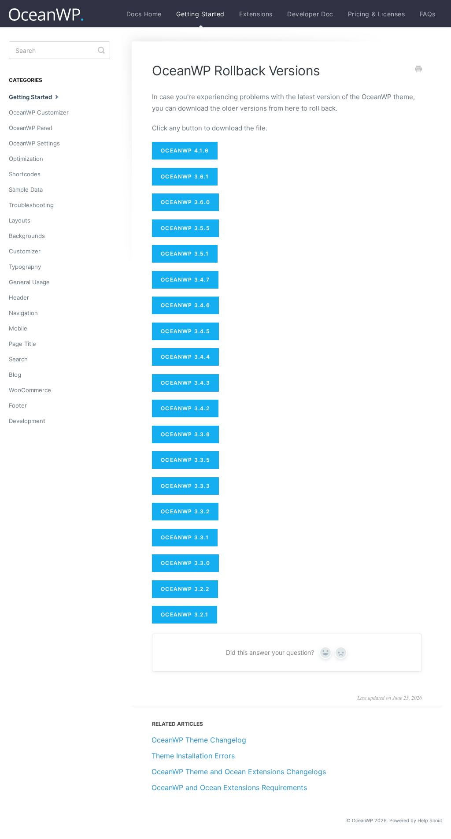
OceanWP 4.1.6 (185, 150)
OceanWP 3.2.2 (185, 589)
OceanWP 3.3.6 (185, 434)
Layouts (19, 220)
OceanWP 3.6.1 (185, 176)
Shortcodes (25, 174)
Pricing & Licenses (376, 14)
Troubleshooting (31, 204)
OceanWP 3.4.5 (185, 331)
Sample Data (26, 189)
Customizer (25, 251)
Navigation (23, 312)
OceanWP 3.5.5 (185, 228)
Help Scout (430, 821)
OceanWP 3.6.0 (185, 202)
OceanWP (362, 821)
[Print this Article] (418, 69)
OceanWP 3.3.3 (185, 486)
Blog (15, 374)
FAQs (428, 14)
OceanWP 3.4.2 (185, 408)
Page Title (22, 343)
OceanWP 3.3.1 (185, 537)
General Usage (29, 282)
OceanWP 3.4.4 (185, 356)
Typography (25, 266)
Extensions (256, 14)
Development (27, 420)
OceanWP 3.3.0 (185, 563)
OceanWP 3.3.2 (185, 511)
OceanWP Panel (30, 127)
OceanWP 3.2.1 (184, 614)
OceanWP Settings (34, 143)
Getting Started (200, 14)
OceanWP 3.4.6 (185, 305)
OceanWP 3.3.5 (185, 460)
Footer (18, 405)
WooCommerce (30, 390)
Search (18, 359)
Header (19, 297)
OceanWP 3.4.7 (185, 279)
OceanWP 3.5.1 (185, 253)
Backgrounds (27, 235)
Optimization (26, 158)
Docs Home (144, 14)
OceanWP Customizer (39, 112)
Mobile (18, 328)
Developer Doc (310, 14)
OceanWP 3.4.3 (185, 382)
